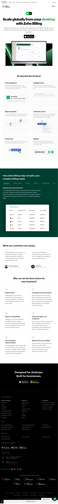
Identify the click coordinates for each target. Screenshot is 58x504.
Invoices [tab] (36, 183)
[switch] (29, 13)
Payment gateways (46, 427)
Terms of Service (41, 492)
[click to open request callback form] (55, 499)
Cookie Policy (25, 495)
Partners (24, 417)
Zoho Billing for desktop (6, 413)
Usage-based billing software (28, 425)
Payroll (17, 2)
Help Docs (24, 404)
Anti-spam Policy (33, 492)
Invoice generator (26, 436)
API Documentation (26, 409)
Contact (7, 492)
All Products (34, 2)
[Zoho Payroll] (16, 484)
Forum (23, 413)
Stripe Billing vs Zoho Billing (48, 404)
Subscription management (7, 427)
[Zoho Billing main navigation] (2, 501)
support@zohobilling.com (11, 462)
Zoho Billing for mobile (6, 411)
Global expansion (25, 429)
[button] (54, 6)
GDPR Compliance (33, 495)
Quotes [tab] (28, 183)
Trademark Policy (17, 495)
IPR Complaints (25, 492)
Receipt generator (46, 436)
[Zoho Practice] (28, 484)
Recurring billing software (7, 425)
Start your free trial (30, 501)
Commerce (24, 2)
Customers (3, 409)
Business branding (26, 427)
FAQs (23, 406)
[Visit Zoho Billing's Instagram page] (12, 469)
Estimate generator (5, 436)
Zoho (4, 2)
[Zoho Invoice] (52, 479)
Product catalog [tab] (17, 183)
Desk (29, 2)
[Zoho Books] (17, 479)
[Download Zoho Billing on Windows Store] (23, 447)
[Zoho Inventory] (41, 479)
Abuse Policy (41, 495)
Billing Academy (25, 402)
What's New (24, 411)
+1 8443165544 (13, 458)
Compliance (18, 492)
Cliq (20, 2)
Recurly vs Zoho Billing (47, 406)
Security (12, 492)
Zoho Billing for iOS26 (6, 415)
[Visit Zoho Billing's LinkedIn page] (20, 469)
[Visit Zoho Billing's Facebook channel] (15, 469)
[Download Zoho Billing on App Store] (15, 447)
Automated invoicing (5, 429)
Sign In (54, 2)
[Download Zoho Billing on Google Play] (5, 447)
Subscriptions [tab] (46, 183)
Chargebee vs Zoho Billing (48, 402)
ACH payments (45, 425)
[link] (29, 2)
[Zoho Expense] (6, 479)
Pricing (2, 404)
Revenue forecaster (5, 439)
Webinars (24, 415)
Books (10, 2)
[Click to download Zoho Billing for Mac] (29, 36)
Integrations (4, 406)
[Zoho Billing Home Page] (6, 6)
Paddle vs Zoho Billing (47, 409)
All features (3, 402)
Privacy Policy (49, 492)
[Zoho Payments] (40, 484)
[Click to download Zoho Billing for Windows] (34, 382)
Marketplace (4, 417)
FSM (14, 2)
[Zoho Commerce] (28, 479)
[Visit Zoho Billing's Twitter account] (17, 469)
